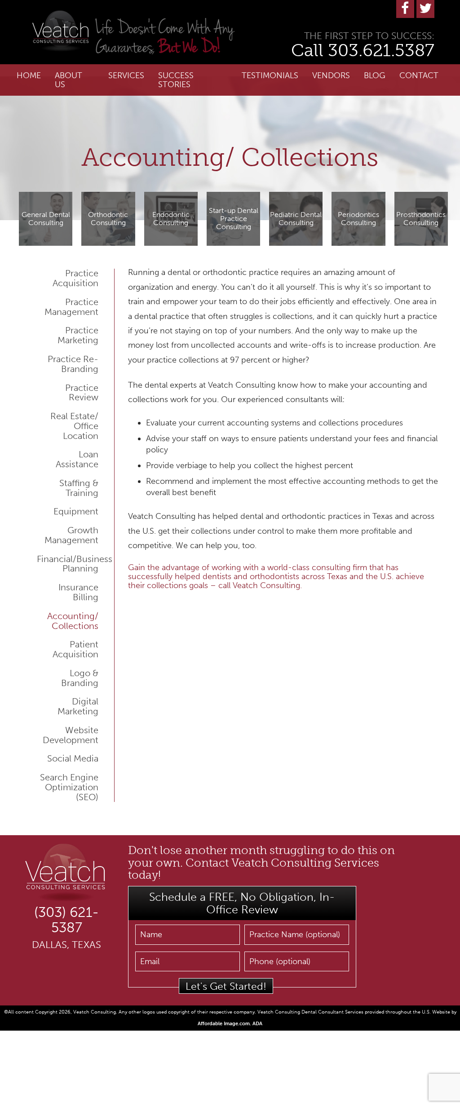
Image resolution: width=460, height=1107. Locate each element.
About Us (68, 80)
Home (29, 75)
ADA (257, 1024)
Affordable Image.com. (225, 1024)
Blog (374, 75)
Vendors (331, 75)
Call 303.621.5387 (362, 50)
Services (126, 75)
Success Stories (176, 80)
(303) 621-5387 (66, 920)
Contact (418, 75)
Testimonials (270, 75)
